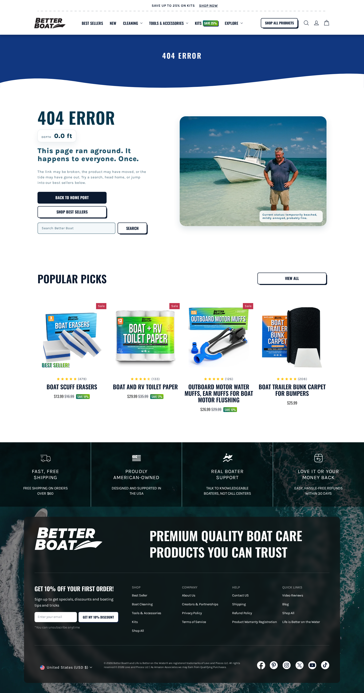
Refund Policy (242, 613)
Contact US (240, 595)
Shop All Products (279, 22)
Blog (285, 604)
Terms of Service (194, 622)
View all (292, 278)
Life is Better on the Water (301, 622)
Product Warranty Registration (254, 622)
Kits (206, 23)
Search (132, 228)
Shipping (239, 604)
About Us (188, 595)
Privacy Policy (192, 613)
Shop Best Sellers (72, 212)
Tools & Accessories (166, 23)
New (113, 23)
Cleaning (130, 23)
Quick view (72, 367)
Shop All (138, 630)
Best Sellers (92, 23)
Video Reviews (292, 595)
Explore (231, 23)
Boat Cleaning (142, 604)
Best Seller (139, 595)
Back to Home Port (72, 197)
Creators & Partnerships (200, 604)
